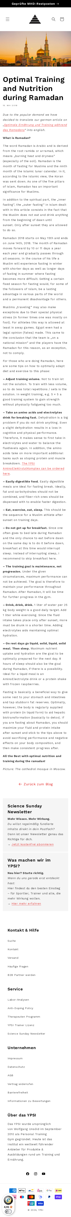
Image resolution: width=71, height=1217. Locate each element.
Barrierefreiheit (18, 1092)
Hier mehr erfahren (26, 903)
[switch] (8, 1211)
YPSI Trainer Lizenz (21, 1025)
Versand (13, 957)
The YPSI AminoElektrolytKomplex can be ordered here (33, 468)
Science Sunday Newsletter (26, 1033)
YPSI (40, 1210)
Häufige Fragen (18, 966)
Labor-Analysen (18, 999)
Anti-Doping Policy (20, 1008)
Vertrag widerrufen (20, 1083)
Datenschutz (16, 1066)
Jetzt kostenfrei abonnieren (33, 844)
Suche (12, 940)
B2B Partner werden (22, 974)
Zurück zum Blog (38, 784)
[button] (7, 19)
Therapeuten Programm (24, 1016)
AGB (10, 1075)
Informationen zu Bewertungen (29, 1100)
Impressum (15, 1058)
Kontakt (13, 949)
